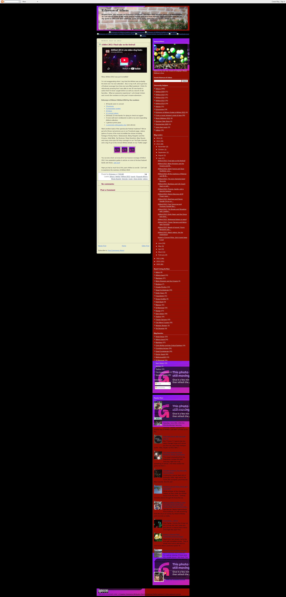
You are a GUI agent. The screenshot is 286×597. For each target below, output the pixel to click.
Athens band (160, 275)
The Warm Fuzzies (162, 322)
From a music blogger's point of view (169, 115)
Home (124, 246)
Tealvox (158, 316)
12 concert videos (112, 113)
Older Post (145, 246)
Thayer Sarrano (161, 319)
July (160, 158)
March (160, 252)
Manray (158, 305)
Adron (158, 272)
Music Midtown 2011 (163, 118)
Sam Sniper (160, 314)
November (162, 146)
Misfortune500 (161, 357)
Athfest (117, 176)
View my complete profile (175, 579)
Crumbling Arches (162, 348)
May (160, 246)
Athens (112, 176)
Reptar (158, 311)
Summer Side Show (163, 121)
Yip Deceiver (160, 328)
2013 (158, 141)
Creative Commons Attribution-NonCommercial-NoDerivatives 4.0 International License (150, 594)
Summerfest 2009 (162, 124)
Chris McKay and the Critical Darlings (169, 345)
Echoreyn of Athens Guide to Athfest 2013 (170, 112)
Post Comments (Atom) (116, 250)
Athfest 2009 (160, 92)
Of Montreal (160, 308)
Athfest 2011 (160, 97)
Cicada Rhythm (161, 287)
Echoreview (160, 109)
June (160, 243)
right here (117, 163)
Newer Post (102, 246)
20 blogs (109, 111)
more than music (162, 127)
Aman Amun (160, 336)
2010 (158, 261)
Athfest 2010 (160, 95)
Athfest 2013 (160, 103)
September (162, 152)
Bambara (159, 278)
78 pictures (110, 106)
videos (145, 179)
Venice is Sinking (162, 375)
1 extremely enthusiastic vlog (116, 125)
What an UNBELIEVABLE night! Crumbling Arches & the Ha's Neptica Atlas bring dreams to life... (175, 505)
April (160, 249)
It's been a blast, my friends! (173, 402)
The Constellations (162, 372)
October (161, 149)
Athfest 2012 (125, 176)
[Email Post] (145, 174)
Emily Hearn (160, 293)
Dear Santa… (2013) (170, 521)
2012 (158, 144)
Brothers (159, 284)
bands (133, 176)
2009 (158, 264)
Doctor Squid (160, 354)
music (130, 179)
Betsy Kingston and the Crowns (167, 281)
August (161, 155)
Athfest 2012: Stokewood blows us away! (172, 219)
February (161, 255)
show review (138, 179)
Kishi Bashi (159, 302)
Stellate (158, 366)
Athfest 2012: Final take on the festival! (171, 161)
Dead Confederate (162, 290)
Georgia (125, 179)
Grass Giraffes (161, 299)
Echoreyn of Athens (115, 10)
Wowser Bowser (161, 325)
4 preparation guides (113, 108)
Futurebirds (160, 296)
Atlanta (158, 106)
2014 (158, 138)
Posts (159, 383)
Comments (161, 388)
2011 (158, 258)
